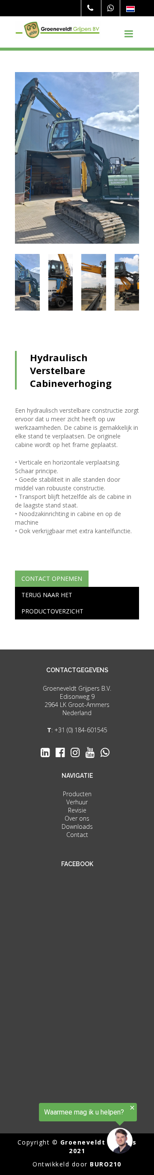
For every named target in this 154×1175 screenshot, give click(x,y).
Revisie (77, 810)
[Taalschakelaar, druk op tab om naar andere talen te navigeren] (130, 8)
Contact (77, 835)
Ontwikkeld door (77, 1164)
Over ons (77, 818)
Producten (77, 794)
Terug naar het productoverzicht (52, 603)
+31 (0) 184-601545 (80, 730)
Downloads (77, 826)
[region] (68, 1128)
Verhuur (77, 802)
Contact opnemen (51, 578)
